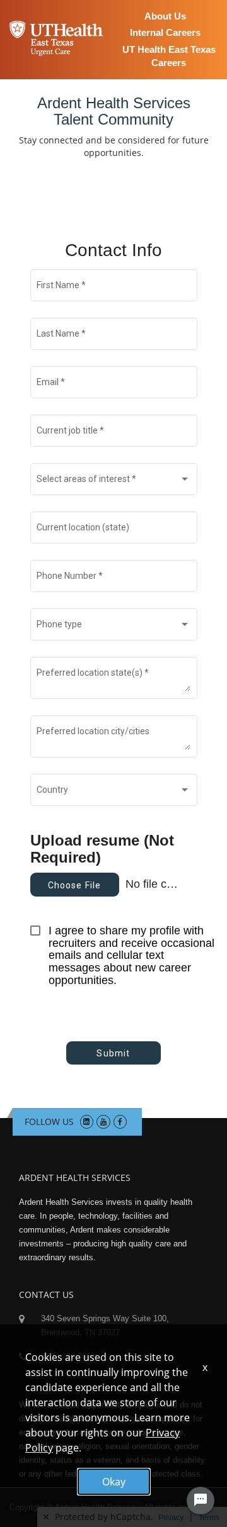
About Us (165, 16)
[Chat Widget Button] (200, 1500)
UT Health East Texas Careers (169, 56)
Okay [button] (113, 1482)
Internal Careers (165, 32)
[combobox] (113, 482)
